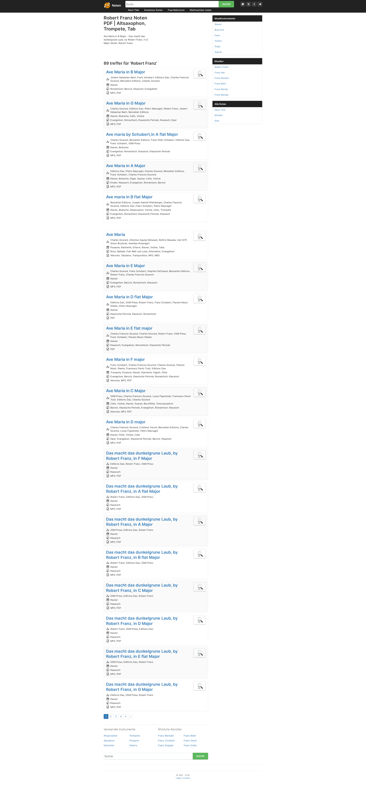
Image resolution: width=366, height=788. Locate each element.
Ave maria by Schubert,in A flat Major (142, 134)
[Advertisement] (183, 35)
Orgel (217, 46)
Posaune (134, 740)
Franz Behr (220, 83)
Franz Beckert (222, 78)
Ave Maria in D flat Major (129, 296)
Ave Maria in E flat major (129, 328)
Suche (226, 4)
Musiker (219, 61)
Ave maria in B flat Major (129, 196)
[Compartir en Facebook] (254, 4)
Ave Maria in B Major (125, 72)
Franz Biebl (190, 735)
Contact (186, 778)
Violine (218, 40)
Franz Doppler (166, 745)
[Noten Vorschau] (200, 73)
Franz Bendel (221, 94)
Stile (217, 120)
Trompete (134, 735)
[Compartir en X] (248, 4)
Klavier (218, 24)
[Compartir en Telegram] (259, 4)
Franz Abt (220, 72)
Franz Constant (166, 740)
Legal (178, 778)
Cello (217, 35)
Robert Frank (221, 67)
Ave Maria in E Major (125, 265)
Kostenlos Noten (153, 10)
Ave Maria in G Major (126, 103)
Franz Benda (221, 89)
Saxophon (109, 740)
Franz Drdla (190, 745)
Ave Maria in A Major (125, 165)
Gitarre (133, 745)
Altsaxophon (110, 735)
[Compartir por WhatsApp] (242, 4)
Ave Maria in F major (125, 359)
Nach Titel (133, 10)
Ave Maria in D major (125, 421)
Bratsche (219, 29)
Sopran (218, 52)
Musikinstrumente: (225, 18)
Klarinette (109, 745)
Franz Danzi (190, 740)
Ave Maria (115, 234)
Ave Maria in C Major (126, 390)
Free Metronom (176, 10)
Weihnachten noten (200, 10)
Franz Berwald (166, 735)
